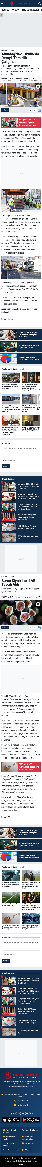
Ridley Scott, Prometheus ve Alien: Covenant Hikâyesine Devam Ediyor (10, 884)
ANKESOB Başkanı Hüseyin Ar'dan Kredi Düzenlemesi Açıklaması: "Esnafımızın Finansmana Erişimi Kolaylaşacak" (10, 430)
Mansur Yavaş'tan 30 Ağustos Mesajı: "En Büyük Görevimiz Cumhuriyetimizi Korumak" (31, 429)
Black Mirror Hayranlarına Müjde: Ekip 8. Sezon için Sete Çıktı (30, 927)
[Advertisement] (21, 172)
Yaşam (13, 577)
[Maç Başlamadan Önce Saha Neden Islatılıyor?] (11, 897)
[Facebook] (11, 1113)
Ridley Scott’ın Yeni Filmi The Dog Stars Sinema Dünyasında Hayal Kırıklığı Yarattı (31, 885)
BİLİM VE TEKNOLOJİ (30, 10)
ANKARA (15, 10)
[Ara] (39, 3)
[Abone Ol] (39, 110)
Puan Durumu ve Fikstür (9, 1144)
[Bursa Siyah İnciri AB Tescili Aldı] (21, 612)
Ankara (13, 50)
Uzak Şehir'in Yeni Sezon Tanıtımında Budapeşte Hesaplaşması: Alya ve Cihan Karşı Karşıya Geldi (31, 906)
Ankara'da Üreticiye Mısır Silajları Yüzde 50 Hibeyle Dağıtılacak (10, 386)
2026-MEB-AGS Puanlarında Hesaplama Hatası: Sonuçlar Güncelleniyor (10, 927)
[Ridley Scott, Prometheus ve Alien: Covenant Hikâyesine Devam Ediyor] (11, 876)
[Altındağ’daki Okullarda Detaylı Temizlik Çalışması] (21, 95)
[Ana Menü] (2, 3)
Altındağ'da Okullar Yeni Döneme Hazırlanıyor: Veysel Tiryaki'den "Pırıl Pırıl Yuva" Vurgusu (31, 408)
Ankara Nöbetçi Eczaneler (9, 1131)
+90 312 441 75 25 (22, 1101)
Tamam (21, 1164)
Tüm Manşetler (29, 1143)
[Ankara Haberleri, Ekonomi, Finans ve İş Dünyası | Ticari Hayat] (21, 3)
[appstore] (11, 1120)
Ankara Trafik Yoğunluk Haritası (27, 1138)
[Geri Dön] (1, 15)
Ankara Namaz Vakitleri (9, 1138)
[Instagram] (19, 1113)
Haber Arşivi (28, 1150)
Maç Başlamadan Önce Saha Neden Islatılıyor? (10, 905)
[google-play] (30, 1120)
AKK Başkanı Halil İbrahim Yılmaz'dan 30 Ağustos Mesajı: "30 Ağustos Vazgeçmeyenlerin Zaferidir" (31, 387)
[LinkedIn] (23, 1113)
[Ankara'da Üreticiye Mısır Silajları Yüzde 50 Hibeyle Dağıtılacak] (11, 377)
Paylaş (6, 110)
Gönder (6, 466)
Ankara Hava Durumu (31, 1130)
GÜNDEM (5, 10)
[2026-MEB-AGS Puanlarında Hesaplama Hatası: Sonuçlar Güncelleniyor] (11, 918)
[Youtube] (27, 1113)
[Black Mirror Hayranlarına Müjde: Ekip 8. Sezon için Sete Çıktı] (31, 918)
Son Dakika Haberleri (12, 1150)
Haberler (4, 50)
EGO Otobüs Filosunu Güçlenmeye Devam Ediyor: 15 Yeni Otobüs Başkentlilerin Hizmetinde (11, 408)
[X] (15, 1113)
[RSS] (31, 1113)
